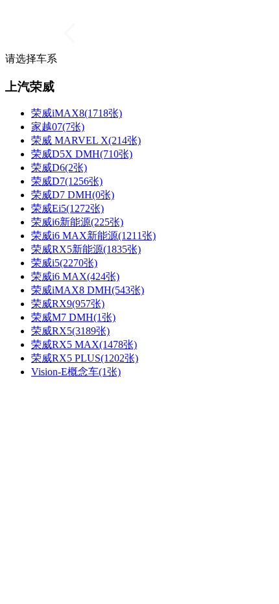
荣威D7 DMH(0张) (72, 194)
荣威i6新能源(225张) (77, 221)
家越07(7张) (57, 126)
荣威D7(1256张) (67, 181)
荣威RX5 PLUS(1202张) (84, 358)
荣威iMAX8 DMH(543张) (87, 290)
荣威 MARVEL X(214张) (86, 140)
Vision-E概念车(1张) (76, 371)
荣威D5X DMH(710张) (81, 153)
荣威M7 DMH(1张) (73, 317)
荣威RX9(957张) (67, 303)
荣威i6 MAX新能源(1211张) (93, 235)
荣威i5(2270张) (64, 262)
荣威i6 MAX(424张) (75, 276)
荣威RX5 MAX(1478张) (84, 344)
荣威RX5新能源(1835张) (86, 249)
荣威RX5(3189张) (70, 330)
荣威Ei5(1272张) (67, 208)
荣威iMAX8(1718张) (76, 113)
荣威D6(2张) (59, 167)
